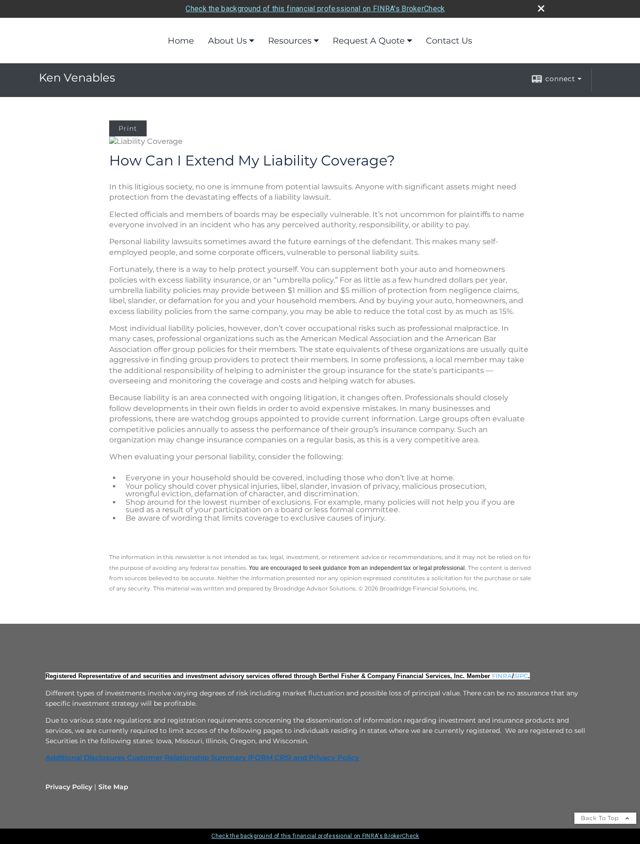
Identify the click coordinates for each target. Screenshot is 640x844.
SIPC (521, 676)
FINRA (502, 676)
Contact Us (449, 41)
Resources (290, 41)
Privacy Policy (68, 787)
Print (128, 128)
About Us (227, 41)
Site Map (113, 787)
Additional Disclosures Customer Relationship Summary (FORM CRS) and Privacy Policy (202, 758)
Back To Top (601, 818)
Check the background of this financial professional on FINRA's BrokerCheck (315, 8)
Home (181, 41)
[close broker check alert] (541, 8)
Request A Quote (369, 41)
